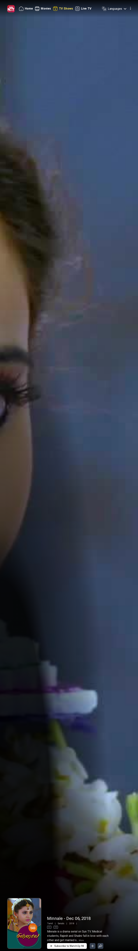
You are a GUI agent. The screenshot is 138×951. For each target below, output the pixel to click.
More (81, 940)
